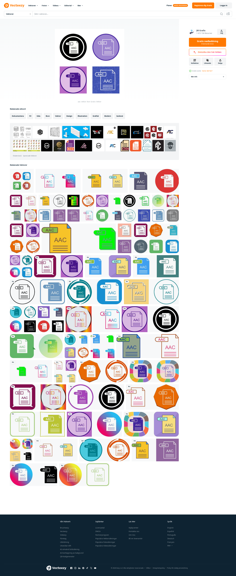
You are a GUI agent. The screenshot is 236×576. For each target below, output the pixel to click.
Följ (221, 33)
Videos (55, 5)
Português (171, 535)
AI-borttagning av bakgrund (71, 553)
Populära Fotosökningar (105, 542)
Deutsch (170, 538)
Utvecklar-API (65, 546)
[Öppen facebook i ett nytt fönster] (71, 568)
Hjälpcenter (133, 528)
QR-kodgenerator (67, 556)
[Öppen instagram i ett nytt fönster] (75, 568)
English (170, 528)
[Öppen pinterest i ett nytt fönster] (83, 568)
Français (170, 542)
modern (107, 116)
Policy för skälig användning (177, 568)
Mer (79, 5)
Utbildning (64, 542)
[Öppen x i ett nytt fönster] (91, 568)
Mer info (194, 77)
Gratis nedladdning (207, 42)
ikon (48, 116)
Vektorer (32, 5)
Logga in (223, 5)
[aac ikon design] (154, 181)
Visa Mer (170, 145)
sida (38, 116)
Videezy (63, 535)
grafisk (96, 116)
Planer (169, 5)
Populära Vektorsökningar (106, 538)
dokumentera (18, 116)
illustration (82, 116)
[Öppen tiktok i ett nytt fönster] (87, 568)
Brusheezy (64, 528)
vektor (58, 116)
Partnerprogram (102, 535)
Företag (63, 538)
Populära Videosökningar (105, 546)
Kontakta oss (134, 531)
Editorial (68, 5)
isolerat (119, 116)
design (69, 116)
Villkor (148, 568)
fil (30, 116)
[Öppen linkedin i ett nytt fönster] (79, 568)
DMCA (97, 531)
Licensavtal (100, 528)
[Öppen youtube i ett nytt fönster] (95, 568)
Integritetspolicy (159, 568)
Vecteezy (63, 531)
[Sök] (221, 13)
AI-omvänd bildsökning (69, 549)
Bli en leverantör (135, 538)
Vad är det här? (207, 71)
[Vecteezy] (14, 5)
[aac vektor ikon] (22, 181)
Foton (44, 5)
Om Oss (132, 535)
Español (170, 531)
